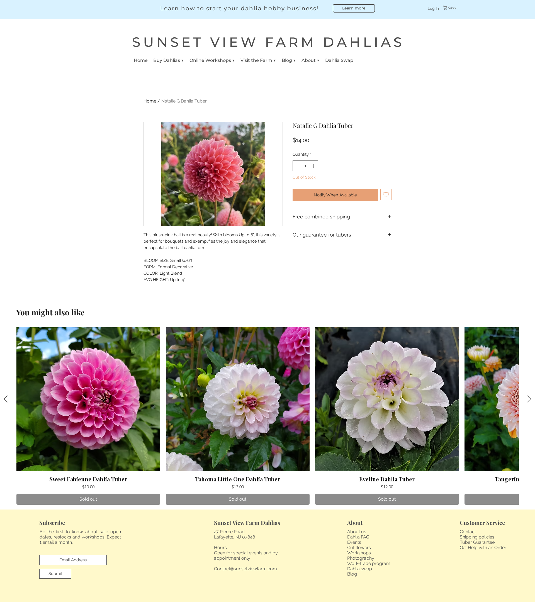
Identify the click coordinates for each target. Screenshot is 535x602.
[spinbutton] (305, 166)
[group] (267, 416)
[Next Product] (529, 399)
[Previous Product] (6, 399)
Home (150, 101)
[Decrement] (297, 166)
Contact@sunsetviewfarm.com (245, 568)
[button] (453, 8)
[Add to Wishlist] (386, 194)
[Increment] (314, 166)
